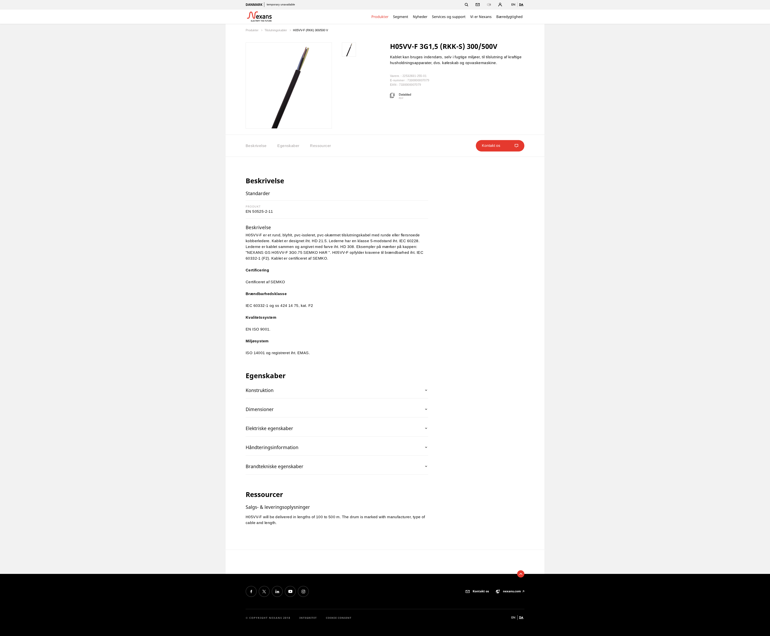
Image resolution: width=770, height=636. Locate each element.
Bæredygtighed (509, 16)
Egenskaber (288, 146)
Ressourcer (320, 146)
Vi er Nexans (481, 16)
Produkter (379, 16)
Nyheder (420, 16)
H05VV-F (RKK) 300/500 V (310, 30)
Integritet (308, 618)
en (513, 4)
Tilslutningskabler (276, 30)
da (521, 4)
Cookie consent (339, 618)
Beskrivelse (256, 146)
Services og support (449, 16)
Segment (400, 16)
